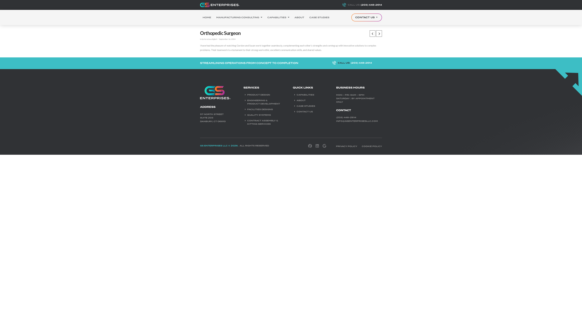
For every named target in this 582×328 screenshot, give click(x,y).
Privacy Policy (346, 146)
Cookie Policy (372, 146)
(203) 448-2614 (346, 117)
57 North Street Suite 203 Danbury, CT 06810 (213, 118)
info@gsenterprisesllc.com (357, 121)
